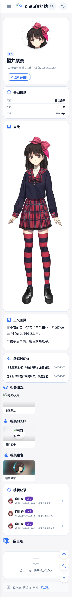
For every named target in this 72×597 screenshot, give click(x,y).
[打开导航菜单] (9, 6)
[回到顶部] (64, 578)
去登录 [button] (44, 587)
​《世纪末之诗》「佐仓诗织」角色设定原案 (29, 367)
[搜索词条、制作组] (52, 6)
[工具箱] (64, 566)
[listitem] (36, 501)
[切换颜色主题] (63, 6)
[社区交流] (64, 554)
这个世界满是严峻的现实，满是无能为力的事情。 (29, 376)
